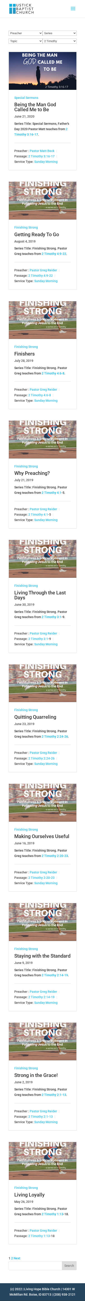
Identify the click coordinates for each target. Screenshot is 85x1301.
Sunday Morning (46, 161)
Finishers (24, 354)
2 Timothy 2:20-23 (55, 856)
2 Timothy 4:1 (51, 492)
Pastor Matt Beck (42, 151)
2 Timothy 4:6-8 (53, 373)
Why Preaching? (32, 473)
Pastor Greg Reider (43, 270)
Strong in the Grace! (36, 1075)
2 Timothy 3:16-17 (41, 156)
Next (17, 1258)
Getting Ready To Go (36, 234)
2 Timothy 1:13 (52, 1214)
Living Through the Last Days (40, 595)
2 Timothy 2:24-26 (55, 736)
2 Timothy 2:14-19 (55, 975)
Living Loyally (29, 1195)
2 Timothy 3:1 (51, 617)
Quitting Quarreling (35, 717)
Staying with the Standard (42, 956)
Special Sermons (26, 98)
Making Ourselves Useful (41, 836)
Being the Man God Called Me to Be (35, 107)
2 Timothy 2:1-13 (54, 1095)
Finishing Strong (26, 227)
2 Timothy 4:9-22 (54, 254)
